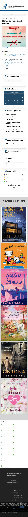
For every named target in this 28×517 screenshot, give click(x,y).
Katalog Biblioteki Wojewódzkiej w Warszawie (14, 132)
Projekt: (17, 513)
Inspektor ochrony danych (13, 126)
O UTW (8, 156)
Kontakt (8, 161)
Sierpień (12, 92)
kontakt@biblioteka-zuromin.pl (9, 47)
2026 (16, 92)
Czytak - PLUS (9, 119)
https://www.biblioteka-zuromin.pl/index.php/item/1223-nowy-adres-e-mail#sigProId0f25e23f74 (13, 62)
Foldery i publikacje (11, 143)
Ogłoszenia (9, 164)
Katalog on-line (10, 117)
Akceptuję (22, 506)
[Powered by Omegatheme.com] (14, 466)
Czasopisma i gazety (11, 129)
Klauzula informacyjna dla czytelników (12, 122)
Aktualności (9, 158)
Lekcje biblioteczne (11, 114)
